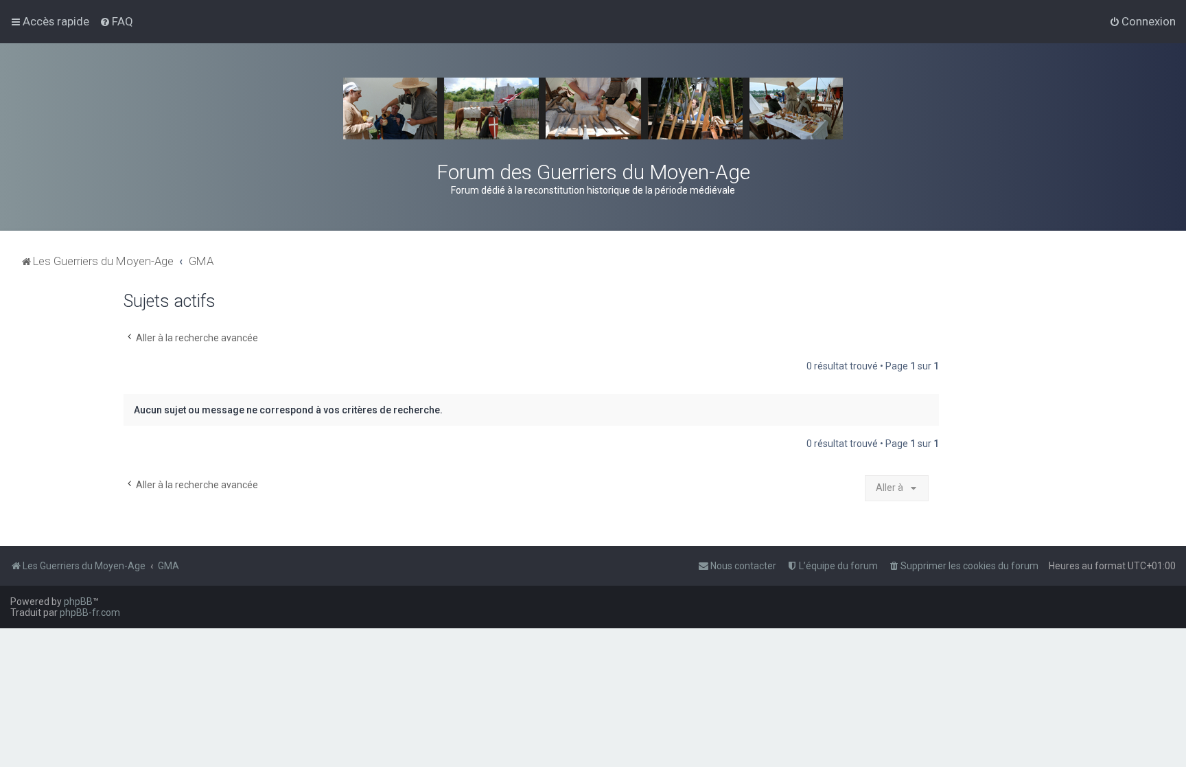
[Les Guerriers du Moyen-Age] (593, 108)
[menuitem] (116, 21)
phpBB (78, 601)
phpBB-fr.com (90, 612)
